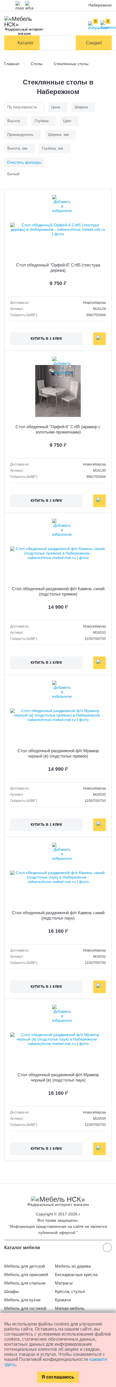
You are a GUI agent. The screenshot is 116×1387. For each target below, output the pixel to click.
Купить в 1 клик (46, 339)
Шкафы (11, 1291)
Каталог (25, 42)
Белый (13, 174)
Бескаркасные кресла (76, 1274)
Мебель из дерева (73, 1266)
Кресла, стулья (70, 1291)
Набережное (100, 5)
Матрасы (64, 1283)
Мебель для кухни (22, 1299)
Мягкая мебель (69, 1308)
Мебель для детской (24, 1266)
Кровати (63, 1299)
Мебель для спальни (24, 1283)
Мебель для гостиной (25, 1308)
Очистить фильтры (24, 162)
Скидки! (94, 42)
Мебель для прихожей (26, 1274)
